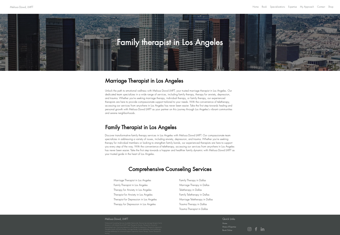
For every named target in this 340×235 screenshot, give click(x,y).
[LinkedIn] (262, 229)
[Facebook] (256, 229)
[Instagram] (249, 229)
